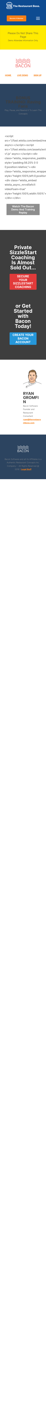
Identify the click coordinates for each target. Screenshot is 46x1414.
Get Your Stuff (9, 713)
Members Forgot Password (16, 739)
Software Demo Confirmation (18, 1110)
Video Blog (6, 1375)
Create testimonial (11, 1300)
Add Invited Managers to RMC (18, 1295)
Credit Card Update (12, 885)
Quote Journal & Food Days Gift (19, 841)
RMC (3, 987)
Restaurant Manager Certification (20, 1291)
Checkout (6, 572)
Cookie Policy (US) (11, 603)
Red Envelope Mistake (13, 845)
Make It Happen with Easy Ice (18, 550)
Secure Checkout (10, 872)
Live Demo (22, 75)
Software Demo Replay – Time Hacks (23, 1159)
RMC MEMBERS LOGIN (14, 863)
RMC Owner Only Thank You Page (21, 1035)
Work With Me (9, 1397)
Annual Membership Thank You (19, 748)
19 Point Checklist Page (14, 488)
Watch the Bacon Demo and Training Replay (23, 209)
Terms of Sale (8, 1189)
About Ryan (7, 523)
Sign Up (37, 75)
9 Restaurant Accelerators (16, 497)
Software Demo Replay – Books (19, 1119)
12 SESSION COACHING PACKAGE (21, 876)
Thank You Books (11, 1216)
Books (4, 541)
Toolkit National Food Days (16, 1269)
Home (8, 75)
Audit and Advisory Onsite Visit (19, 532)
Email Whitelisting (11, 660)
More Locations (9, 762)
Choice (4, 1053)
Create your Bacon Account (23, 338)
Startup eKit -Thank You (15, 1070)
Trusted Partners (10, 1362)
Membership (7, 744)
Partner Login (8, 770)
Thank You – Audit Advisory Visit (20, 1084)
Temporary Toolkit (11, 1185)
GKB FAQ (5, 1287)
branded (5, 545)
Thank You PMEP (10, 1247)
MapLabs (5, 554)
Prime (3, 1057)
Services (5, 1092)
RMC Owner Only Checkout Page (20, 1031)
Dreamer (5, 647)
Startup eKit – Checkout (15, 1066)
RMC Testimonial (10, 1313)
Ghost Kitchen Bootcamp (15, 1282)
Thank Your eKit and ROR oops (19, 1256)
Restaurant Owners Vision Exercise (21, 854)
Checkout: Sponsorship (14, 576)
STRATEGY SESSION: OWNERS (19, 1075)
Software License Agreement (18, 1163)
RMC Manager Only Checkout (18, 995)
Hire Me (5, 731)
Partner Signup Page (12, 775)
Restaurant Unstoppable (15, 859)
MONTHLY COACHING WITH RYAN (21, 964)
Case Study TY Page (12, 567)
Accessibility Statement (14, 528)
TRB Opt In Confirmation (15, 1353)
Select (4, 1062)
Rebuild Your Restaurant (15, 784)
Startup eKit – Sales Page (15, 1348)
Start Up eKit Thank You (15, 1344)
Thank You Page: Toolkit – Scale (19, 1238)
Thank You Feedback (13, 1242)
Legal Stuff (26, 469)
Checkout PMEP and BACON (17, 581)
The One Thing (9, 1088)
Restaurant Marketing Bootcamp (20, 1322)
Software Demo (9, 1106)
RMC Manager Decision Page (18, 991)
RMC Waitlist (8, 1317)
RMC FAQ (6, 1309)
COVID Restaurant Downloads (18, 629)
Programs (6, 837)
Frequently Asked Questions (17, 709)
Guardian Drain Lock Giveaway (19, 717)
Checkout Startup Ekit (13, 585)
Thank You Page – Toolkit (15, 1220)
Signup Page (7, 788)
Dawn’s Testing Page (12, 612)
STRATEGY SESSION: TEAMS (18, 1079)
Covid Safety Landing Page (16, 634)
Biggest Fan (7, 537)
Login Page (7, 779)
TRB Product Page (11, 1357)
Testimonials (7, 1198)
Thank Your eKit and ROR (15, 1251)
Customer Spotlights (12, 607)
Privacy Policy (8, 823)
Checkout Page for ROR (14, 881)
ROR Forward (8, 867)
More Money (8, 766)
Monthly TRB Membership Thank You (23, 753)
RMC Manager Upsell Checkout (19, 1026)
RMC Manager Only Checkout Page (21, 1004)
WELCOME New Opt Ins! (15, 1384)
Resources (6, 850)
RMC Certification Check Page (18, 1304)
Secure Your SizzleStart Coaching (23, 282)
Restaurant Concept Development (21, 1410)
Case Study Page (10, 563)
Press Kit (5, 819)
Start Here (6, 1176)
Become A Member (16, 18)
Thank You (6, 1203)
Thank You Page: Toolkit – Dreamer (21, 1225)
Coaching (6, 594)
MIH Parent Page (10, 907)
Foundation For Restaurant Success (22, 665)
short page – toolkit (12, 1101)
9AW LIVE (6, 519)
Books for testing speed (15, 559)
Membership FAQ (10, 757)
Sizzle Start (7, 1048)
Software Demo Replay (14, 1114)
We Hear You (8, 1379)
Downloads (7, 625)
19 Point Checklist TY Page (16, 492)
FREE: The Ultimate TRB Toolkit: (19, 704)
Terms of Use (8, 1194)
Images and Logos (11, 735)
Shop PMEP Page (10, 1097)
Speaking (6, 1167)
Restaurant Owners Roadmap (18, 1326)
